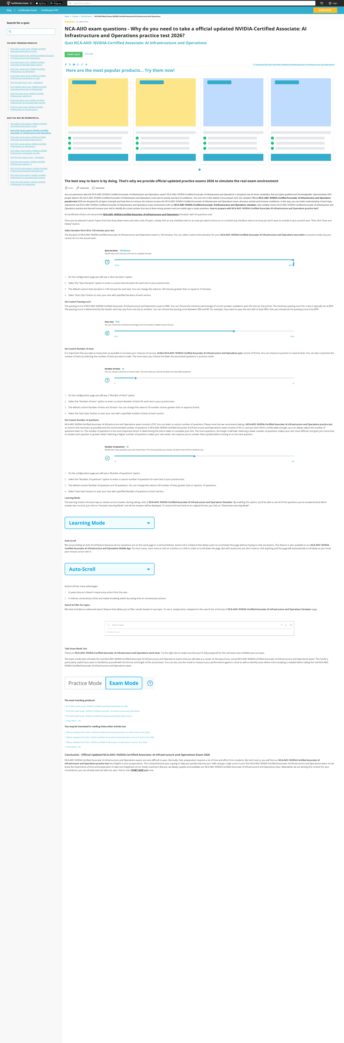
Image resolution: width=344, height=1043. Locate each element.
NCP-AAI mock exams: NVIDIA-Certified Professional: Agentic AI (27, 163)
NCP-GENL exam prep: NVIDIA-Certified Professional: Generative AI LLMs (28, 77)
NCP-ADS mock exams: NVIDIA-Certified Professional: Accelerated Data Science (28, 176)
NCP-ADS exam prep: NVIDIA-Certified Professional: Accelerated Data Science (27, 101)
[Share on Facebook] (66, 64)
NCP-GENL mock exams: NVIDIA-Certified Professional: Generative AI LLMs (28, 152)
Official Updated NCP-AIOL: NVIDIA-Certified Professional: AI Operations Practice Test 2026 (106, 742)
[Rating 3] (70, 22)
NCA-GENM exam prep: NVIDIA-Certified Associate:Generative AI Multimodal (28, 88)
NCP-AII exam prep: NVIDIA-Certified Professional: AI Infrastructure (26, 108)
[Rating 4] (72, 22)
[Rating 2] (68, 22)
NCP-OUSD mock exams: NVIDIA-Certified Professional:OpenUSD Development (28, 169)
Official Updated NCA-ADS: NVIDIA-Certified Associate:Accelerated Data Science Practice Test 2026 (110, 737)
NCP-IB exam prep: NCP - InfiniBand (26, 82)
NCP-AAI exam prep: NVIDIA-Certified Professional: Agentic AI (27, 94)
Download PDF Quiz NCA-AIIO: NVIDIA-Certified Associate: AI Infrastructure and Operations (294, 64)
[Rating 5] (74, 22)
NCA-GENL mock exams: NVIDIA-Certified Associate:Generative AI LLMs (28, 125)
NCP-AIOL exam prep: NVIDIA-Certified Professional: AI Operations (27, 70)
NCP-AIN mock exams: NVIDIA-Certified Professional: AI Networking (27, 183)
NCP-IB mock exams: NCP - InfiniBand (27, 157)
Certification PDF (49, 10)
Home (67, 16)
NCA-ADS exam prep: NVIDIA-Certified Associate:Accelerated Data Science (27, 63)
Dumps (75, 16)
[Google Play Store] (56, 3)
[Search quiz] (31, 32)
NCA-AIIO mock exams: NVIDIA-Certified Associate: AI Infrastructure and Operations (30, 131)
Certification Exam (27, 10)
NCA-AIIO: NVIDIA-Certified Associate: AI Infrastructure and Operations (141, 214)
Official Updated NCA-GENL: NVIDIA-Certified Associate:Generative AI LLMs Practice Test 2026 (108, 732)
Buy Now (89, 53)
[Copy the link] (82, 64)
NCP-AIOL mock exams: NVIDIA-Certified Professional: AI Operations (28, 145)
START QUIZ (73, 54)
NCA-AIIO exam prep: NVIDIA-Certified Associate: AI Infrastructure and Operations (32, 56)
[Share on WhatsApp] (78, 64)
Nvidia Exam (86, 16)
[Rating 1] (66, 22)
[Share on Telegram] (86, 64)
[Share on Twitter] (70, 64)
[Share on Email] (74, 64)
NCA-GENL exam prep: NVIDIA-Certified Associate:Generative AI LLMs (28, 50)
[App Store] (41, 3)
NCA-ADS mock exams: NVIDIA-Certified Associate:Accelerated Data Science (28, 138)
